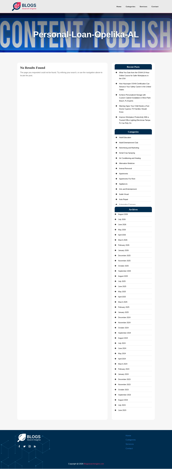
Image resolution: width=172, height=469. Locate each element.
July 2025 (122, 281)
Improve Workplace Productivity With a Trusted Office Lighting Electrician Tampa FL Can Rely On (134, 120)
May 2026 (122, 230)
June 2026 (122, 224)
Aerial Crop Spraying (127, 153)
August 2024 (123, 338)
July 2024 (122, 343)
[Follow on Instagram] (29, 446)
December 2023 (124, 379)
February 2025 (123, 307)
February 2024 (123, 369)
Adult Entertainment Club (128, 143)
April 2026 (122, 235)
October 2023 (123, 390)
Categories (130, 6)
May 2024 (122, 353)
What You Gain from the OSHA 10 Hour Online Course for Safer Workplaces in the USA (134, 75)
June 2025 (122, 286)
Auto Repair (123, 199)
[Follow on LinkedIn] (35, 446)
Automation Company (127, 204)
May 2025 (122, 292)
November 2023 (124, 384)
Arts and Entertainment (128, 189)
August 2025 (123, 276)
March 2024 (122, 364)
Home (119, 6)
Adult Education (125, 137)
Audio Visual (124, 194)
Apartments (123, 174)
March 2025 (122, 302)
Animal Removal (125, 168)
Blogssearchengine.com (94, 464)
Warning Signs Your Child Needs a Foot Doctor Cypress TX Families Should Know (134, 109)
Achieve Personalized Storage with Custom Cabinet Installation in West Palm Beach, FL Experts (135, 98)
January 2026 (123, 250)
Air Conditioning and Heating (130, 158)
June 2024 (122, 348)
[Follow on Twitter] (24, 446)
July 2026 (122, 219)
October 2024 (123, 328)
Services (143, 6)
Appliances (123, 184)
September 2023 (124, 395)
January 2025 (123, 312)
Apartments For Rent (127, 179)
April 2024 (122, 359)
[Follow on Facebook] (19, 446)
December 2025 (124, 255)
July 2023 (122, 405)
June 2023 (122, 410)
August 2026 (123, 214)
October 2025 (123, 266)
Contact (155, 6)
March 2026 (122, 240)
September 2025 (124, 271)
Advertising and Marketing (129, 148)
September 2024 (124, 333)
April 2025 (122, 297)
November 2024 (124, 323)
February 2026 (123, 245)
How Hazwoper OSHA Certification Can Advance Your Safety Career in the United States (135, 87)
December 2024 (124, 317)
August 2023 (123, 400)
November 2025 (124, 261)
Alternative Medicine (127, 163)
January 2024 (123, 374)
